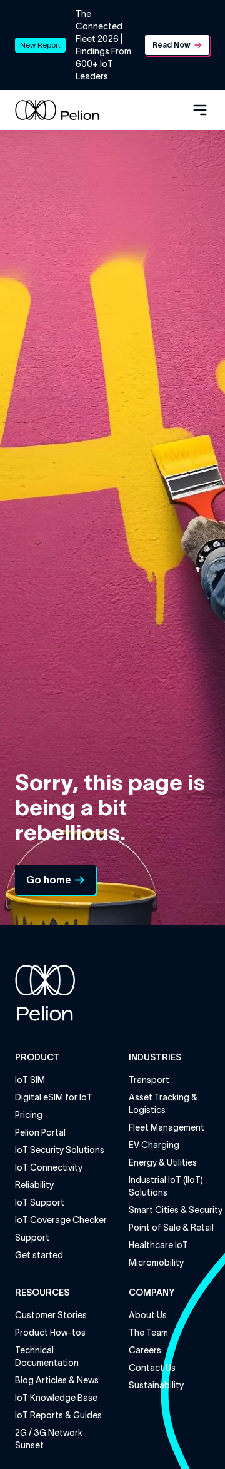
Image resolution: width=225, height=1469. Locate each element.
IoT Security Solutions (59, 1150)
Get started (39, 1255)
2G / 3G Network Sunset (48, 1439)
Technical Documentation (47, 1356)
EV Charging (154, 1145)
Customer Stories (51, 1315)
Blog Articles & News (57, 1380)
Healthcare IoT (158, 1245)
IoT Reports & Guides (58, 1415)
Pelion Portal (40, 1132)
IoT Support (39, 1202)
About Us (148, 1315)
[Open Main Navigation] (200, 110)
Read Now (171, 45)
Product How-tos (50, 1333)
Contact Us (152, 1368)
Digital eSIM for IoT (53, 1097)
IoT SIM (30, 1080)
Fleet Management (166, 1127)
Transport (149, 1080)
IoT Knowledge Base (56, 1398)
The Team (148, 1333)
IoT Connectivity (48, 1167)
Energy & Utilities (163, 1162)
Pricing (28, 1115)
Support (32, 1238)
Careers (145, 1350)
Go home (48, 879)
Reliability (34, 1185)
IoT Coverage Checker (61, 1220)
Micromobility (156, 1263)
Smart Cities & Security (175, 1210)
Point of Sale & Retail (171, 1227)
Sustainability (156, 1385)
